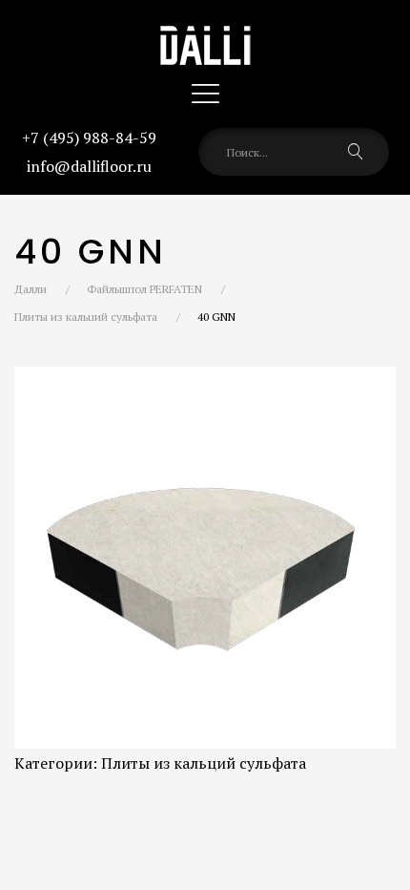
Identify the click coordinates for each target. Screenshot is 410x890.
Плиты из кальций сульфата (85, 316)
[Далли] (205, 28)
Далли (30, 289)
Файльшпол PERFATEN (144, 289)
